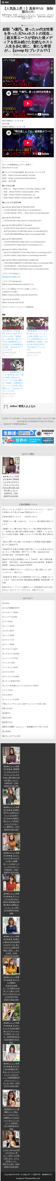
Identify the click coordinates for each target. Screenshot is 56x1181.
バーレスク (6, 663)
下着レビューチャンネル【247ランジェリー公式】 (22, 704)
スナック (5, 635)
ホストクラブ (28, 25)
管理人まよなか (21, 55)
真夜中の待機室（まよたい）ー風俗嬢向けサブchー (22, 727)
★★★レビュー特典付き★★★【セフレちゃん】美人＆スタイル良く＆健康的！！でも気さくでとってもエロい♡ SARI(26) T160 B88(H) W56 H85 (11, 862)
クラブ (4, 622)
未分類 (4, 713)
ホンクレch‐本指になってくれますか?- (17, 686)
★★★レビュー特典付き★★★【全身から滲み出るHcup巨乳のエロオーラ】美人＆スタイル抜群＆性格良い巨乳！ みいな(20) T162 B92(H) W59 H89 (11, 946)
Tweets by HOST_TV (11, 277)
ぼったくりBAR (8, 681)
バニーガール (7, 667)
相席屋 (4, 722)
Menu (7, 2)
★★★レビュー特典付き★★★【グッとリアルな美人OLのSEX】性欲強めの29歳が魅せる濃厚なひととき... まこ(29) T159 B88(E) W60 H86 (11, 903)
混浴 (4, 718)
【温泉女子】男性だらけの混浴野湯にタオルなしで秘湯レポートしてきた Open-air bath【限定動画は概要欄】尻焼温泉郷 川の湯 (27, 580)
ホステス (5, 672)
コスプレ (5, 631)
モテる (4, 695)
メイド (4, 690)
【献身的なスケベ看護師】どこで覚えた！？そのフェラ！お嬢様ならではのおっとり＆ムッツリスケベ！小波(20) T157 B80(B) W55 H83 (11, 1119)
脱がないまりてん (9, 736)
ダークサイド (7, 649)
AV (3, 603)
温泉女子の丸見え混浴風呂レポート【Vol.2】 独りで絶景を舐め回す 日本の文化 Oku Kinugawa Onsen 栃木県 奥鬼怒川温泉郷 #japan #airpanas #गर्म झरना (27, 562)
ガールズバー (7, 612)
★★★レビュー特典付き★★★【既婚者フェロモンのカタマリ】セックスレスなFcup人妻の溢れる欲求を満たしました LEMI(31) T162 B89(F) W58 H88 (11, 486)
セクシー (5, 644)
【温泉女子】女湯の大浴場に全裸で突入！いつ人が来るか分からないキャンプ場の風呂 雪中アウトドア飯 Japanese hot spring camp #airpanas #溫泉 (27, 552)
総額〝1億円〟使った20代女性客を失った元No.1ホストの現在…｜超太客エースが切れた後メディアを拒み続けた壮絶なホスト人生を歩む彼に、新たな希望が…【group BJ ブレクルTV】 (28, 40)
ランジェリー (7, 699)
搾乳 (4, 708)
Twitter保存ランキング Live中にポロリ (19, 517)
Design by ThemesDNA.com (28, 1178)
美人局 (4, 731)
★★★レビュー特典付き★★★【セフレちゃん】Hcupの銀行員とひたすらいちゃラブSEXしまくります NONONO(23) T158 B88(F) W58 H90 (12, 1032)
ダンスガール (7, 654)
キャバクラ (6, 617)
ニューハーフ (7, 658)
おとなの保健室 (8, 608)
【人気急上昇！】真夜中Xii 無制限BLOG (28, 10)
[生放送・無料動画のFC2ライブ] (28, 436)
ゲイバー (5, 626)
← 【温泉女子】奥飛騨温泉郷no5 (14, 424)
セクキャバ (6, 640)
